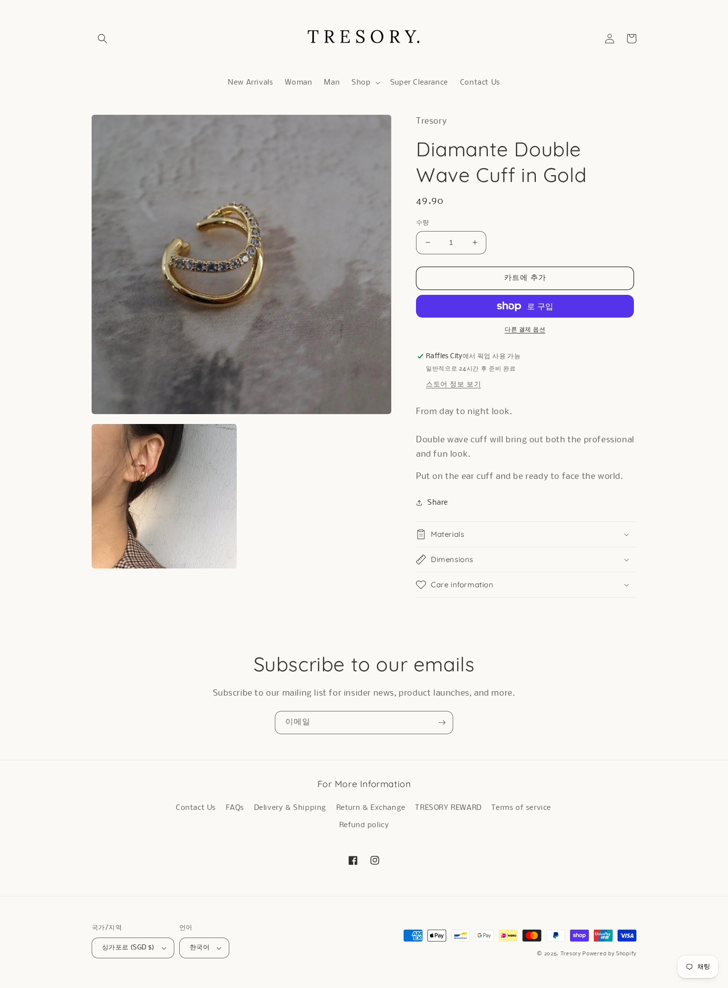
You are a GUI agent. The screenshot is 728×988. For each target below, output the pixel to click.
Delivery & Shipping (290, 808)
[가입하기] (442, 722)
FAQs (235, 808)
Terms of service (521, 808)
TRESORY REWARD (448, 808)
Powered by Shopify (609, 954)
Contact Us (196, 808)
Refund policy (364, 825)
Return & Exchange (371, 808)
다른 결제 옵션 (525, 330)
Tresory (572, 954)
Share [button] (437, 503)
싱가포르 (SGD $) (128, 947)
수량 (422, 223)
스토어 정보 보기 (453, 384)
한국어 (199, 947)
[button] (102, 38)
